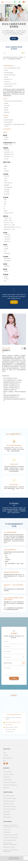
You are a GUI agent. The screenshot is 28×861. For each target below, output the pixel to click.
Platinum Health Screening (9, 806)
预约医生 (14, 38)
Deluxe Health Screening (9, 801)
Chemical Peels (6, 777)
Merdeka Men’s (6, 814)
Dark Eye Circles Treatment (9, 782)
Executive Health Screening (9, 798)
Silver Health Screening (8, 795)
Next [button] (25, 348)
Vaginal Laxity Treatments (9, 847)
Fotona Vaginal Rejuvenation (9, 840)
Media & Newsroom (7, 758)
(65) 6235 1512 (9, 724)
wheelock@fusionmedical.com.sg (13, 722)
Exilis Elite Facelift (7, 779)
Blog (4, 760)
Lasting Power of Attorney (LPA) (10, 837)
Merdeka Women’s (7, 817)
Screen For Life (6, 829)
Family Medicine (7, 832)
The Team (5, 755)
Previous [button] (22, 348)
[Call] (24, 2)
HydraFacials (6, 787)
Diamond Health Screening (9, 809)
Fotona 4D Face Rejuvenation (10, 785)
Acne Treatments (7, 771)
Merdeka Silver (6, 811)
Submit (14, 678)
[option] (14, 358)
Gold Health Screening (8, 803)
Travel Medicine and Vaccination (10, 834)
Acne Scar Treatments (8, 774)
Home (4, 752)
